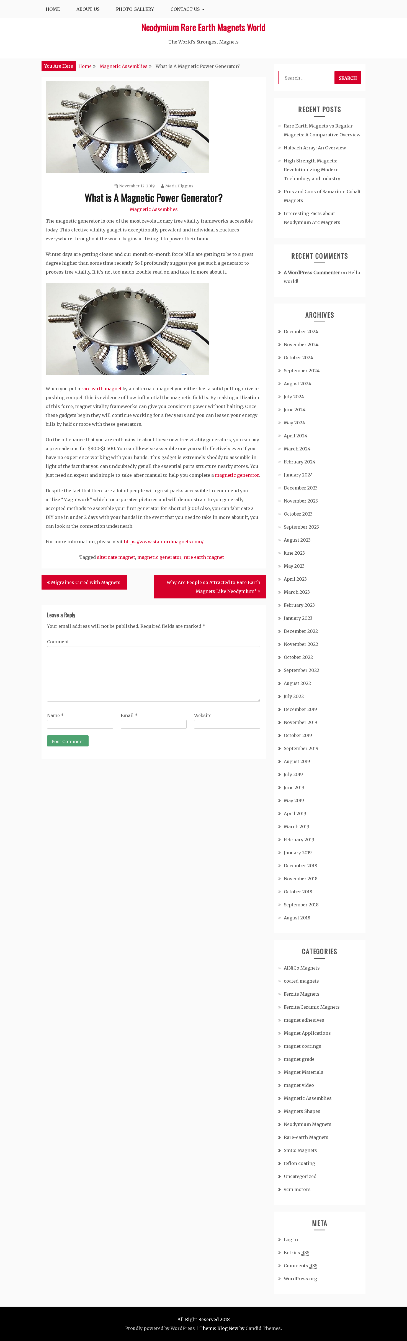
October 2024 (298, 357)
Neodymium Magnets (307, 1124)
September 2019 (301, 748)
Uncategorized (300, 1176)
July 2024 (294, 396)
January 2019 (298, 852)
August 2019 (297, 761)
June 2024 (294, 409)
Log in (291, 1239)
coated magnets (301, 981)
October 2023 (298, 514)
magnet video (299, 1085)
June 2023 (294, 553)
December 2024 (301, 331)
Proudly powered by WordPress (160, 1328)
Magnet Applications (307, 1033)
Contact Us (185, 9)
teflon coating (299, 1163)
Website (203, 715)
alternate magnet (116, 557)
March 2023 (297, 592)
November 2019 (300, 722)
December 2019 (300, 709)
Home (53, 9)
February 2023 (299, 605)
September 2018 (301, 904)
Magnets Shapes (302, 1111)
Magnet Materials (303, 1072)
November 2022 (301, 644)
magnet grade (299, 1059)
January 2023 (298, 618)
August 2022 (297, 683)
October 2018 (298, 891)
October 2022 (298, 657)
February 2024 (299, 462)
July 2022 (294, 696)
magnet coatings (302, 1046)
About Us (87, 9)
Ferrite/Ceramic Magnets (312, 1007)
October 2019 (298, 735)
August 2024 (297, 383)
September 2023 (301, 527)
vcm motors (297, 1189)
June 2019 (294, 787)
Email (129, 715)
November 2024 (301, 344)
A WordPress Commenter (312, 272)
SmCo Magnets (300, 1150)
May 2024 (294, 422)
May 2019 (294, 800)
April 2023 (295, 579)
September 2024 (302, 370)
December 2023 (301, 488)
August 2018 (297, 918)
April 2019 (295, 813)
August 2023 (297, 540)
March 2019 (296, 826)
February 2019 (299, 839)
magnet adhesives (304, 1020)
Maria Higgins (179, 185)
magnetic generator (237, 475)
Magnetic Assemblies (154, 209)
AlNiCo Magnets (302, 968)
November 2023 (301, 501)
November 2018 (301, 878)
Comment (58, 641)
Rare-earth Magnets (306, 1137)
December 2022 (301, 631)
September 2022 (301, 670)
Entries (296, 1252)
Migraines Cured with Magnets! (86, 582)
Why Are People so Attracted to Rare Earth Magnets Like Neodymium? (213, 587)
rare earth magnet (101, 388)
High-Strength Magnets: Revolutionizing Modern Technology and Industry (312, 169)
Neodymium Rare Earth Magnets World (203, 27)
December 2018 (300, 865)
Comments (300, 1265)
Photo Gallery (135, 9)
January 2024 (298, 475)
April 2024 (295, 435)
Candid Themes (263, 1328)
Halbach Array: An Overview (315, 148)
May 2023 (294, 566)
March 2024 (297, 449)
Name (55, 715)
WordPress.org (300, 1278)
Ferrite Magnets (302, 994)
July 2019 (293, 774)
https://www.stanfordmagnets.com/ (164, 541)
